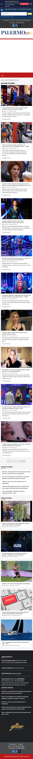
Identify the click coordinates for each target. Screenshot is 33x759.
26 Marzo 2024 (13, 111)
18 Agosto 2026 (14, 645)
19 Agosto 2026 (15, 615)
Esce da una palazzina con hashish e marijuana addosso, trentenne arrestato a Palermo (15, 477)
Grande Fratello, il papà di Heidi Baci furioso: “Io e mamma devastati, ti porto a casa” (16, 407)
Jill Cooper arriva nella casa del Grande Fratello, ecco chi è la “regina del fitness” (16, 370)
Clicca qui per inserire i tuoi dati (7, 16)
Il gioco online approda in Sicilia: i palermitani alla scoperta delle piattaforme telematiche (15, 487)
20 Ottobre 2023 (14, 261)
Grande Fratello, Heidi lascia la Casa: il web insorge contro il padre (14, 333)
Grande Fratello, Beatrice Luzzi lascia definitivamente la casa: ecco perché (13, 221)
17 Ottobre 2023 (14, 298)
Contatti (12, 20)
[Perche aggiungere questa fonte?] (31, 4)
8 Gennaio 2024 (14, 187)
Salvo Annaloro (6, 585)
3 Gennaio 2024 (14, 224)
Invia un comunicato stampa (23, 20)
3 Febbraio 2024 (14, 148)
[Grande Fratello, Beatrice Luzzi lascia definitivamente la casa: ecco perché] (16, 208)
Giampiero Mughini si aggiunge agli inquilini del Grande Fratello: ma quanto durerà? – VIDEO (16, 296)
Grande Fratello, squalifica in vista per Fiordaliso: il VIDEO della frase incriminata (16, 444)
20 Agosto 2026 (14, 526)
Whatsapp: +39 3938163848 (17, 22)
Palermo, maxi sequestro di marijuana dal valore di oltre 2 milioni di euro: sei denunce (16, 472)
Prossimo (23, 461)
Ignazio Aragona (16, 673)
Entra (29, 13)
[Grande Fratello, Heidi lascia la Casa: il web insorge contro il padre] (16, 320)
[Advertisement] (16, 56)
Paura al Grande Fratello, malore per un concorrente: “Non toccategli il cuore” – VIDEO (15, 145)
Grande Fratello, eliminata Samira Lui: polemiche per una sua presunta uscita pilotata (16, 258)
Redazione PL (6, 111)
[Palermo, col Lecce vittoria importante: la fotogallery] (16, 571)
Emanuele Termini (7, 615)
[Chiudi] (4, 4)
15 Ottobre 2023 (14, 447)
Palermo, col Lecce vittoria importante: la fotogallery (14, 482)
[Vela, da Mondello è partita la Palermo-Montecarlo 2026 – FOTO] (16, 630)
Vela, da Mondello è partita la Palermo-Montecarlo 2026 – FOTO (13, 492)
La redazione (6, 20)
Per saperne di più (6, 119)
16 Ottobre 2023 (14, 373)
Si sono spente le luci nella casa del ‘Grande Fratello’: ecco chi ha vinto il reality (14, 108)
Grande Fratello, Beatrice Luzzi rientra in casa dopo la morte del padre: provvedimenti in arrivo (16, 184)
